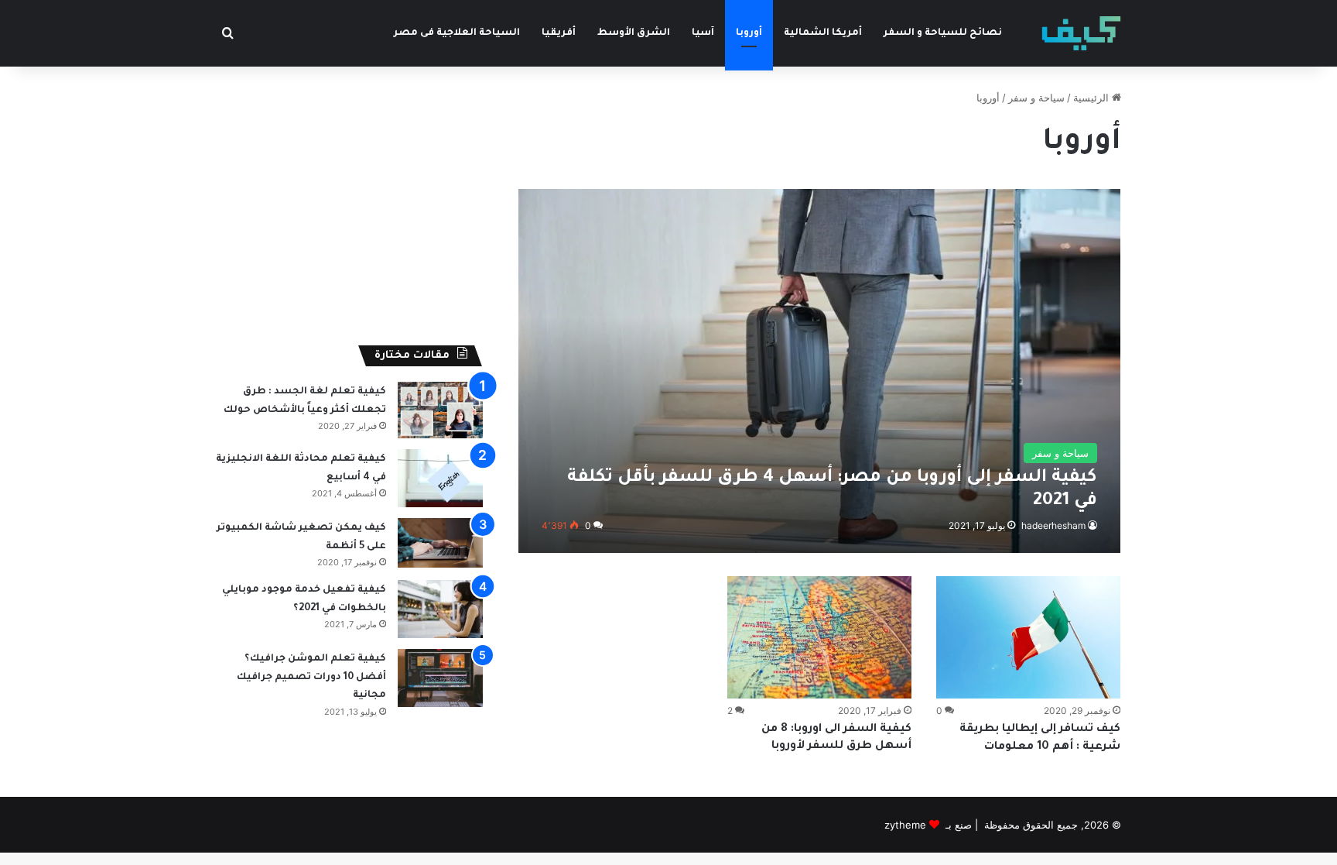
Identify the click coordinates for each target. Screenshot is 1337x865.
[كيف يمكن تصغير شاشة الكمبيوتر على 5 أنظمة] (440, 543)
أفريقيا (559, 33)
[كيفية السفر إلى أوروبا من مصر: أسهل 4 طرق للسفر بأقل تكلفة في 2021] (819, 370)
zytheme (905, 825)
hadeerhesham (1053, 525)
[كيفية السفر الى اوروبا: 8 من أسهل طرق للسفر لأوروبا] (819, 637)
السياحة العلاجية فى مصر (457, 33)
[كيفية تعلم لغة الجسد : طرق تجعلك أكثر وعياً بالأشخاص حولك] (440, 410)
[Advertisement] (349, 198)
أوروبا (749, 33)
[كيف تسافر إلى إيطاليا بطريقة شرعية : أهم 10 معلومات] (1028, 637)
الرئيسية (1092, 97)
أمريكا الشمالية (823, 33)
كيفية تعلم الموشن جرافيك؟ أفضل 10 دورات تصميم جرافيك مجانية (311, 677)
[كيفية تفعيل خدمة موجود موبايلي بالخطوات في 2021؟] (440, 609)
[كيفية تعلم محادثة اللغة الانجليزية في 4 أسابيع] (440, 478)
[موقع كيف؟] (1081, 33)
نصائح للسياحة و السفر (943, 33)
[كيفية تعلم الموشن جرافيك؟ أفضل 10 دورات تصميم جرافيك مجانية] (440, 678)
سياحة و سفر (1036, 97)
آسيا (703, 33)
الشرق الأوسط (633, 33)
